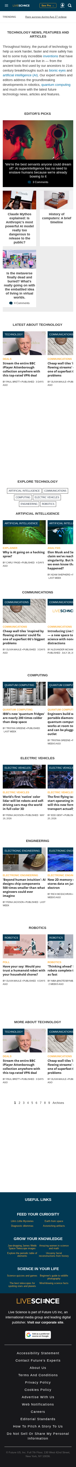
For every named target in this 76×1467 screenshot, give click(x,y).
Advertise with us (38, 1397)
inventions (50, 56)
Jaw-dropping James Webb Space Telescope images (22, 1247)
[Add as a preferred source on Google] (38, 1335)
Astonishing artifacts (54, 1225)
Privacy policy (38, 1382)
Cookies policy (38, 1390)
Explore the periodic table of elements (22, 1254)
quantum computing (55, 85)
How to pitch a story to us (38, 1426)
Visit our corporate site (45, 1322)
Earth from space (54, 1221)
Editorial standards (38, 1419)
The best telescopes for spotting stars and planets (22, 1284)
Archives (58, 1102)
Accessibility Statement (38, 1353)
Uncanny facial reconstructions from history (54, 1254)
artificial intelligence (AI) (20, 75)
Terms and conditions (38, 1375)
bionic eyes (57, 70)
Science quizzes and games (22, 1275)
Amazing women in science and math (54, 1247)
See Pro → (48, 5)
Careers (38, 1412)
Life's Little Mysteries (22, 1221)
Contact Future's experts (38, 1360)
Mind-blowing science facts (53, 1283)
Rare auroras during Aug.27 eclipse (46, 16)
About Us (38, 1368)
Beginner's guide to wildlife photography (54, 1277)
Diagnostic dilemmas (22, 1225)
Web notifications (38, 1404)
